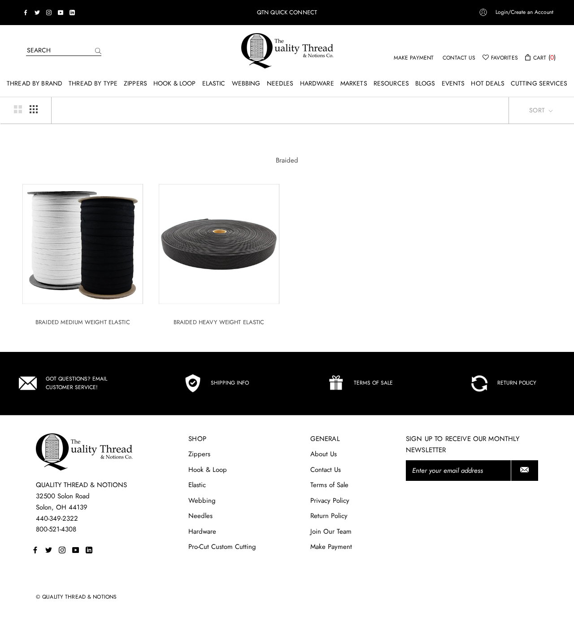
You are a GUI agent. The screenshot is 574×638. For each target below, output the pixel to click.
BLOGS (425, 83)
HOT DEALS (487, 83)
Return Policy (516, 383)
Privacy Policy (329, 500)
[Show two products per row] (18, 109)
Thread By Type (93, 83)
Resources (391, 83)
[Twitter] (37, 12)
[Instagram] (49, 12)
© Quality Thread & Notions (76, 597)
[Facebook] (25, 12)
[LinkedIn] (72, 12)
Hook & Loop (174, 83)
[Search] (98, 50)
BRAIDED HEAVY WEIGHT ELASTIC (219, 322)
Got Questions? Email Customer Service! (76, 383)
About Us (323, 454)
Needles (280, 83)
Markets (353, 83)
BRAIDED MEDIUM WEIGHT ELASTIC (82, 322)
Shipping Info (230, 383)
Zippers (135, 83)
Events (453, 83)
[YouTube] (60, 12)
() (544, 57)
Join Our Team (331, 531)
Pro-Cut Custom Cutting (222, 547)
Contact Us (325, 470)
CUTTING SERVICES (539, 83)
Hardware (317, 83)
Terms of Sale (373, 383)
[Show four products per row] (34, 109)
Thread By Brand (34, 83)
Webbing (246, 83)
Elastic (214, 83)
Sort (538, 110)
